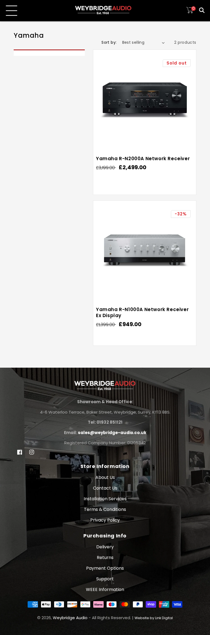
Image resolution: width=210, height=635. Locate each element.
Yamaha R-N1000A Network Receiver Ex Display (142, 312)
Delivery (105, 547)
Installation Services (105, 499)
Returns (105, 557)
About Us (105, 477)
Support (105, 579)
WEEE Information (105, 589)
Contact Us (105, 488)
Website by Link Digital (154, 618)
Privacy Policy (105, 520)
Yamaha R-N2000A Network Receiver (143, 159)
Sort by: (108, 42)
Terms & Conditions (105, 509)
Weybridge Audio (70, 618)
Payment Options (105, 568)
